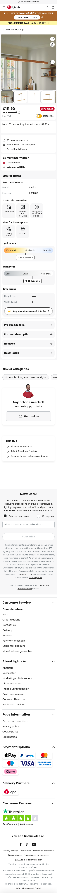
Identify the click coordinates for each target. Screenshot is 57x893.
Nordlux (32, 187)
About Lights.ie (14, 661)
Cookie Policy (30, 855)
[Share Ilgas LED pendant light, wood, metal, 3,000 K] (52, 44)
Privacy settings (10, 850)
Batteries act (43, 855)
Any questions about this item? (31, 311)
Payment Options (16, 747)
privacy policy (35, 577)
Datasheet (49, 115)
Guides (21, 704)
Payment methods (13, 640)
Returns (7, 635)
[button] (7, 96)
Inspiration (8, 704)
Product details (14, 325)
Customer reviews (13, 694)
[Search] (47, 7)
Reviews (9, 343)
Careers (7, 699)
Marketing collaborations (17, 678)
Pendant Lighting (15, 29)
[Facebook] (22, 844)
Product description (17, 334)
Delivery (7, 630)
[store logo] (15, 7)
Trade (6, 689)
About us (7, 668)
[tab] (28, 627)
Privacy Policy (15, 855)
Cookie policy (10, 731)
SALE (27, 17)
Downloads (11, 353)
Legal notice (9, 737)
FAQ (4, 614)
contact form (26, 574)
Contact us (9, 625)
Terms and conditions (15, 721)
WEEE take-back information (29, 860)
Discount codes (11, 683)
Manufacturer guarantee (17, 651)
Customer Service (16, 602)
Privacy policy (10, 726)
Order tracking (11, 619)
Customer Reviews (17, 803)
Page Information (16, 714)
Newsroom (20, 699)
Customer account (13, 646)
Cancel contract (13, 609)
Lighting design (20, 689)
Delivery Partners (15, 783)
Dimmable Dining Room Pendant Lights (25, 377)
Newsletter (9, 673)
